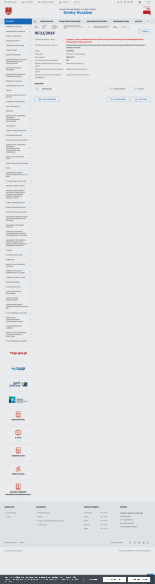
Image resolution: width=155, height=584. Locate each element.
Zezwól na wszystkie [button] (139, 579)
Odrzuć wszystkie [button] (114, 579)
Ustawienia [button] (92, 579)
